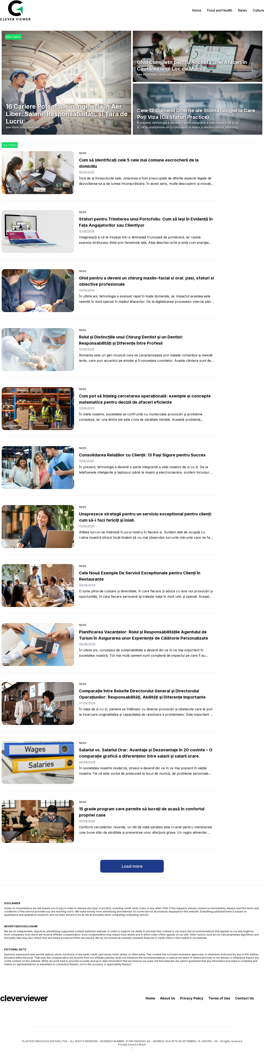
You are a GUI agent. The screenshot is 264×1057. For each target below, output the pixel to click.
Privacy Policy (191, 998)
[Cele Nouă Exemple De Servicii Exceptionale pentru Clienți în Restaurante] (38, 585)
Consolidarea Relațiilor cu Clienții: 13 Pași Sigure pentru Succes (142, 454)
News (242, 10)
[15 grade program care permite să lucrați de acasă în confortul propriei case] (38, 821)
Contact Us (244, 998)
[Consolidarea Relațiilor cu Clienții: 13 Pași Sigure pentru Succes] (38, 467)
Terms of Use (219, 998)
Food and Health (219, 10)
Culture (258, 10)
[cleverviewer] (15, 10)
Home (196, 10)
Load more (132, 866)
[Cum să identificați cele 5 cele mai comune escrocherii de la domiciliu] (38, 172)
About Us (167, 998)
